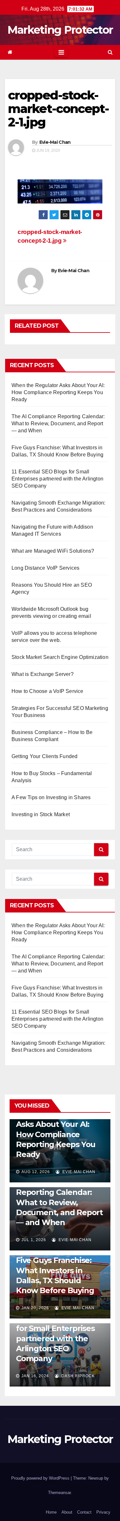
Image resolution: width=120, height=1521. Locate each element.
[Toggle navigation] (61, 52)
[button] (110, 52)
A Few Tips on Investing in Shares (51, 797)
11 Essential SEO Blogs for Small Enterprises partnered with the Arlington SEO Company (57, 478)
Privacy (103, 1512)
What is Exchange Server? (43, 674)
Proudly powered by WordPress (41, 1478)
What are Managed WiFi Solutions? (53, 551)
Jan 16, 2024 (35, 1376)
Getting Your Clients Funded (44, 756)
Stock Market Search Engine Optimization (60, 657)
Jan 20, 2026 (35, 1308)
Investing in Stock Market (41, 814)
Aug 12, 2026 (35, 1172)
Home (51, 1512)
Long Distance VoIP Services (45, 568)
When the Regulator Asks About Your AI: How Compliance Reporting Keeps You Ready (58, 392)
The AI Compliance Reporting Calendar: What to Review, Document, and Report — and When (58, 423)
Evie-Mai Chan (55, 142)
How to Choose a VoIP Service (48, 691)
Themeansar (59, 1492)
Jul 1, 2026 (33, 1240)
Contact (84, 1512)
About (66, 1512)
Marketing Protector (60, 30)
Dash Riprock (77, 1376)
